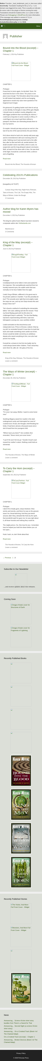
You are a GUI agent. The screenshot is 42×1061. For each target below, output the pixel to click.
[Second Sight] (21, 960)
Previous (7, 558)
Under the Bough (20, 195)
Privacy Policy (21, 1053)
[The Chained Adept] (21, 742)
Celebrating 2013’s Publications (20, 175)
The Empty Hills (26, 192)
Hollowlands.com (25, 223)
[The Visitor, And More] (21, 913)
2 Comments (9, 198)
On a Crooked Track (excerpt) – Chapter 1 (19, 1037)
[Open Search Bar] (29, 26)
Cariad (7, 190)
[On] (21, 673)
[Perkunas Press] (3, 26)
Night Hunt (25, 190)
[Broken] (21, 696)
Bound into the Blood (12, 164)
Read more (7, 158)
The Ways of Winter (28, 455)
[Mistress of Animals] (21, 719)
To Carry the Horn (27, 544)
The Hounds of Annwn (28, 164)
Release (33, 190)
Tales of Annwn (8, 192)
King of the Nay (16, 190)
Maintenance (9, 229)
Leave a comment (11, 361)
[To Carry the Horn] (21, 872)
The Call (17, 192)
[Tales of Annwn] (21, 988)
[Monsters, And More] (21, 936)
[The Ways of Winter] (21, 838)
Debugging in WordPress (17, 15)
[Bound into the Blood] (21, 770)
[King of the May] (21, 804)
